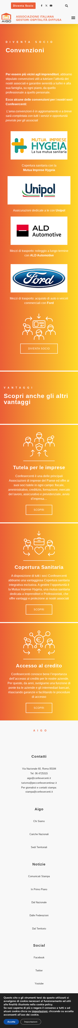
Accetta (11, 1021)
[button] (66, 5)
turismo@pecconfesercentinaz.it (39, 782)
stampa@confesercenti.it (39, 791)
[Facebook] (42, 6)
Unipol (60, 210)
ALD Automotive (42, 255)
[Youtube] (52, 6)
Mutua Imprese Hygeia (39, 170)
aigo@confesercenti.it (39, 778)
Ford (50, 303)
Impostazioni (30, 1021)
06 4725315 (41, 773)
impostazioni (40, 1011)
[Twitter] (47, 6)
